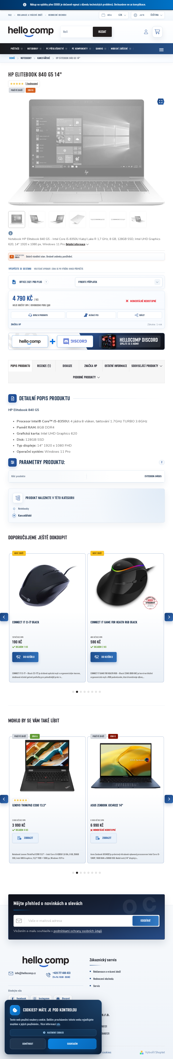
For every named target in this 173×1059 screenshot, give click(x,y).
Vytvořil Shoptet (155, 1052)
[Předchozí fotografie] (13, 152)
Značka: (16, 324)
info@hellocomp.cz (25, 973)
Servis (96, 986)
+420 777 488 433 (61, 973)
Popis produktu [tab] (20, 366)
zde (58, 1024)
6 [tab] (92, 692)
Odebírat (146, 920)
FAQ (9, 15)
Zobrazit (28, 838)
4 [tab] (85, 692)
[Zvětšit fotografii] (160, 101)
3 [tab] (81, 692)
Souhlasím (72, 1044)
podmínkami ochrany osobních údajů (78, 931)
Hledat (102, 31)
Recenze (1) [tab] (44, 366)
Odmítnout (27, 1044)
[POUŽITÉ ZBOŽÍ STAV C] (126, 766)
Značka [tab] (90, 366)
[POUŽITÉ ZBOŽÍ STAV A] (47, 766)
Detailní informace (75, 244)
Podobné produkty (84, 377)
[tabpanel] (47, 617)
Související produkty (144, 366)
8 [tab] (100, 692)
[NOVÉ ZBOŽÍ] (47, 583)
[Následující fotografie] (159, 152)
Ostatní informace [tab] (116, 366)
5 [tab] (88, 692)
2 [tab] (77, 692)
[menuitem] (16, 48)
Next (169, 617)
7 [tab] (96, 692)
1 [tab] (73, 692)
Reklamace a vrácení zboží (29, 15)
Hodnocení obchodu (57, 15)
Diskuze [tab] (67, 366)
